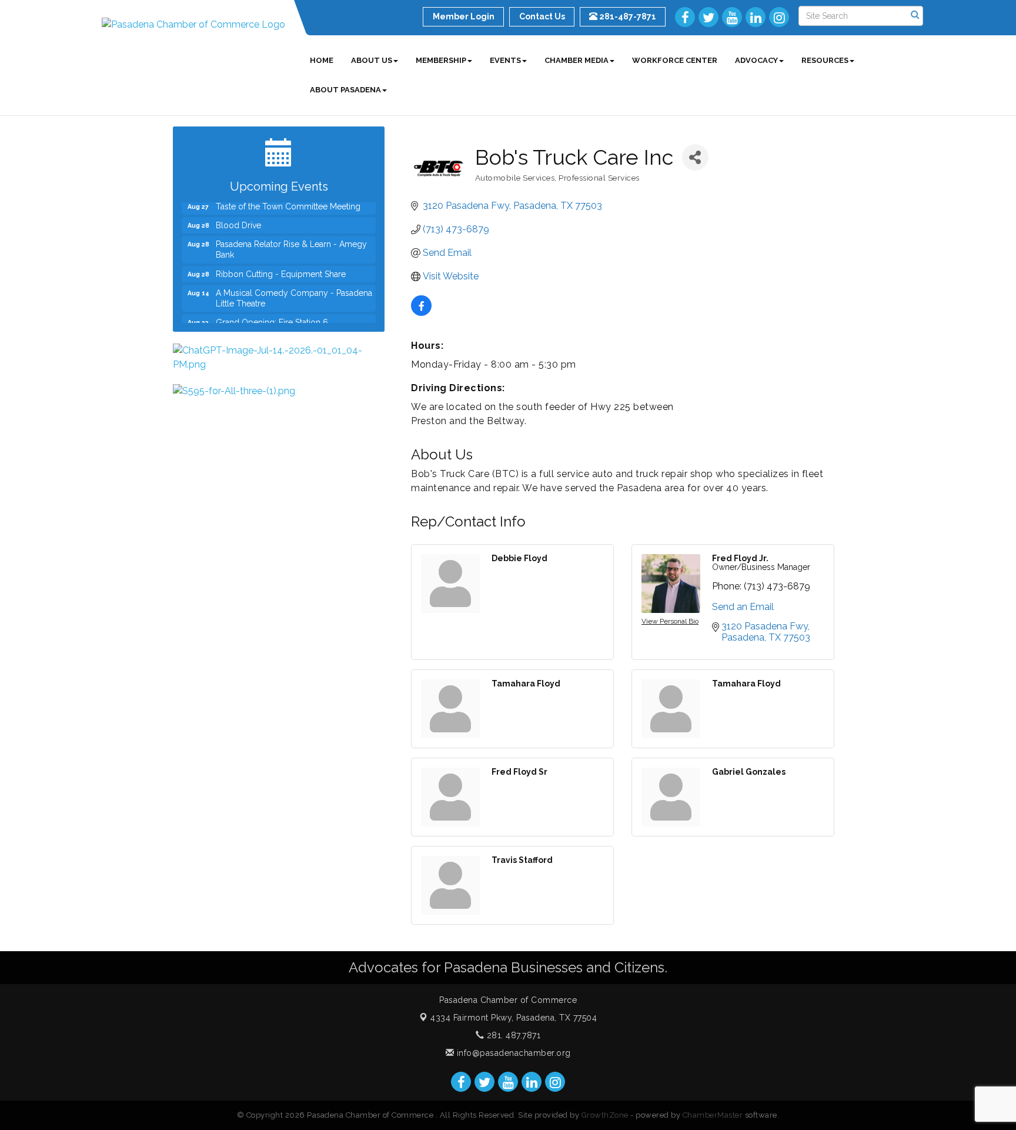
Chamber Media (576, 60)
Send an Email (743, 606)
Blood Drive (238, 215)
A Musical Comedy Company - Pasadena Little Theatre (294, 288)
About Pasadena (345, 89)
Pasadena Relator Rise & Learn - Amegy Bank (291, 239)
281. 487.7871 (512, 1035)
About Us (371, 60)
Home (321, 60)
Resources (824, 60)
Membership (441, 60)
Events (505, 60)
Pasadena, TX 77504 (513, 1017)
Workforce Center (674, 60)
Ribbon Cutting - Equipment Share (281, 264)
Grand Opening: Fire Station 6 (272, 312)
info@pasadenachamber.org (512, 1053)
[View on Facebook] (421, 312)
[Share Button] (695, 157)
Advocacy (756, 60)
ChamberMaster (713, 1115)
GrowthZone (605, 1115)
